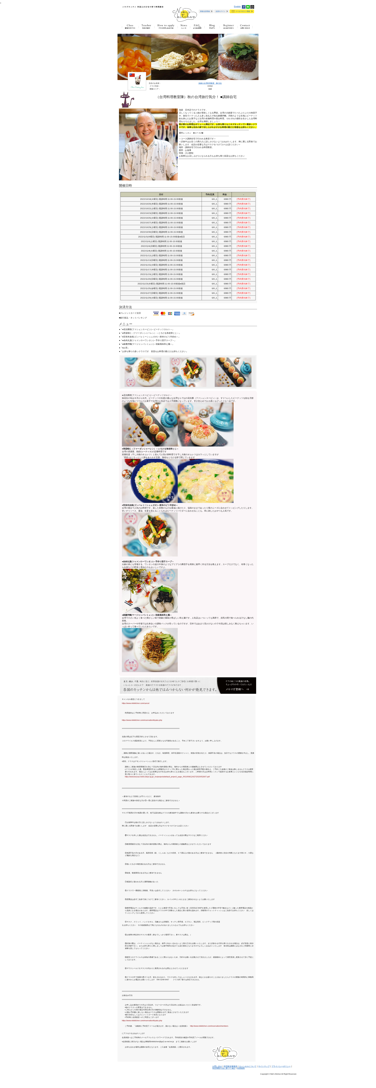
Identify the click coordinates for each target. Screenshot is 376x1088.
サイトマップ (264, 1066)
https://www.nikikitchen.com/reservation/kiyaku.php (142, 720)
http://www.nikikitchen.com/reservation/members (209, 1026)
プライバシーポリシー (281, 1066)
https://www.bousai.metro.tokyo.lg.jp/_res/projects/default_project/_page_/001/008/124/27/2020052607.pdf (167, 777)
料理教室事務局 (230, 1066)
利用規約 (241, 1068)
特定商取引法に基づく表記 (223, 1068)
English (237, 6)
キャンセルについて (247, 1066)
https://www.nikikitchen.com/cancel (135, 703)
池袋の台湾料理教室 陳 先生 (210, 83)
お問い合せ (217, 1066)
